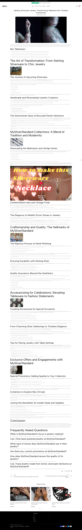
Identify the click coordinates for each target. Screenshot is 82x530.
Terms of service (22, 526)
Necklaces (34, 521)
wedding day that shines (43, 311)
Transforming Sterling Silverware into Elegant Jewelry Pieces (26, 476)
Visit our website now (17, 417)
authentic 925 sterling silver (55, 279)
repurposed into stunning (45, 80)
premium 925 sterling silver (50, 263)
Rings (34, 518)
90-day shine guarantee (14, 269)
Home (34, 515)
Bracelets (34, 519)
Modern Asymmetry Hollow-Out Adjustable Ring (55, 163)
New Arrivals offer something (33, 399)
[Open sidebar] (81, 160)
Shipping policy (27, 526)
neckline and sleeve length (34, 312)
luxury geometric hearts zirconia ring (39, 220)
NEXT (67, 474)
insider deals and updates (19, 406)
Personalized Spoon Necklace (15, 111)
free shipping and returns (37, 389)
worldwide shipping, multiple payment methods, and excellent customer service (44, 211)
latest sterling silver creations (30, 394)
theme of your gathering (58, 345)
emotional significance (21, 120)
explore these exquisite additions (37, 395)
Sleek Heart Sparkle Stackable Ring (56, 94)
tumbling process (51, 253)
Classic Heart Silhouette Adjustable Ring (16, 108)
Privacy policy (17, 526)
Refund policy (12, 526)
